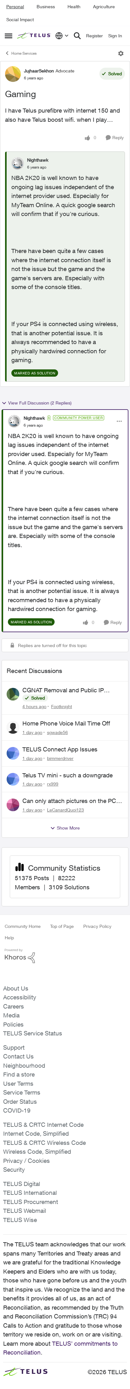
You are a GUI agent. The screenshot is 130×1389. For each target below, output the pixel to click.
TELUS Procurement (30, 1201)
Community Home (23, 926)
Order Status (20, 1101)
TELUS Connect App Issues (60, 749)
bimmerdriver (60, 758)
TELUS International (30, 1192)
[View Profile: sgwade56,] (13, 727)
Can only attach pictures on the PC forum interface (69, 801)
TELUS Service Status (32, 1033)
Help (9, 937)
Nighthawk (37, 160)
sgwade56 (57, 732)
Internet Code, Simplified (36, 1133)
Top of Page (62, 926)
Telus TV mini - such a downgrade (67, 775)
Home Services (24, 53)
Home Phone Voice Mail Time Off (66, 723)
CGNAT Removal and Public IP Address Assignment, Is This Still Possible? (66, 690)
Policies (13, 1024)
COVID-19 (17, 1110)
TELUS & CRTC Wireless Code (44, 1142)
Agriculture (104, 6)
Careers (13, 1006)
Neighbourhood (24, 1065)
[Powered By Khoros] (65, 956)
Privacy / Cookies (26, 1160)
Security (14, 1169)
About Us (15, 988)
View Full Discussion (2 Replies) (40, 402)
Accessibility (19, 997)
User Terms (18, 1083)
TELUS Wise (20, 1219)
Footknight (61, 706)
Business (46, 6)
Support (14, 1047)
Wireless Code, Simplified (37, 1151)
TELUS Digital (21, 1183)
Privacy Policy (97, 926)
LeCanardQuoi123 (65, 809)
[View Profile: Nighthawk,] (17, 163)
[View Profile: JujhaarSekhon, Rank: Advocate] (13, 74)
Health (74, 6)
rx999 (52, 784)
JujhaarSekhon (39, 70)
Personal (15, 6)
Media (11, 1015)
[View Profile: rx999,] (13, 779)
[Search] (77, 36)
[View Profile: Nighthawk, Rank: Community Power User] (14, 421)
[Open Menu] (120, 53)
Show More (68, 827)
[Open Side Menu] (8, 35)
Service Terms (21, 1092)
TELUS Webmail (24, 1210)
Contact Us (18, 1056)
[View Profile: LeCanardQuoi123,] (13, 805)
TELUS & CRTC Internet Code (43, 1124)
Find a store (19, 1074)
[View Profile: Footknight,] (13, 694)
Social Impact (20, 19)
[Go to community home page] (34, 36)
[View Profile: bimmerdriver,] (13, 753)
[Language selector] (62, 35)
